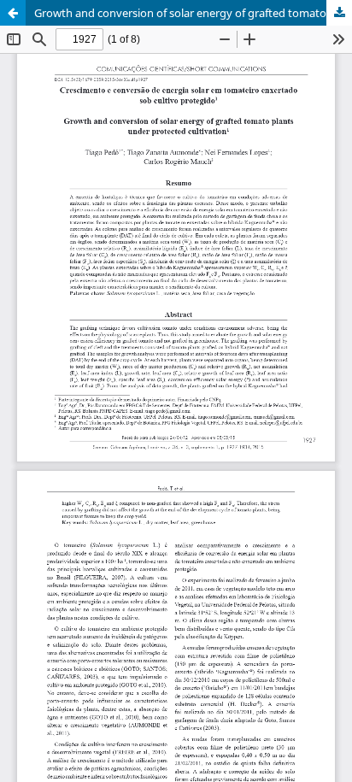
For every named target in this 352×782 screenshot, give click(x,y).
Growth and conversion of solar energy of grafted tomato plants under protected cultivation (193, 13)
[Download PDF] (339, 13)
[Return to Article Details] (13, 13)
